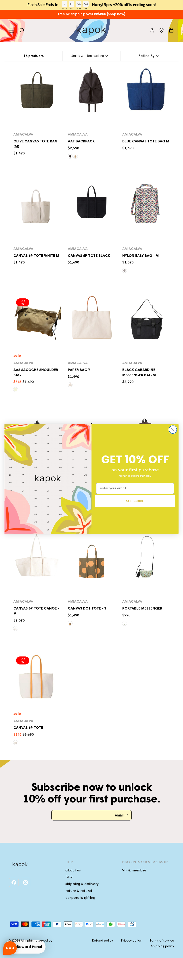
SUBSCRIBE (135, 501)
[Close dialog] (173, 429)
